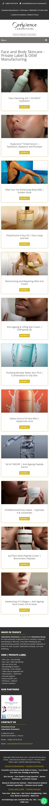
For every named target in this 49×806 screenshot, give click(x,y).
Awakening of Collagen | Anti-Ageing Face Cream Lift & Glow (24, 603)
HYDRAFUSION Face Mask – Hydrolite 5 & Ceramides (24, 511)
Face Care (6, 793)
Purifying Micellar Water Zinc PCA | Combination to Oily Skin (24, 374)
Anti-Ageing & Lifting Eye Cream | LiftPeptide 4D (24, 328)
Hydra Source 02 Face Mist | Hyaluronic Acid (24, 420)
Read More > (24, 107)
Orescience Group (38, 637)
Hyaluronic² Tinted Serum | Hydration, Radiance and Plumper (24, 145)
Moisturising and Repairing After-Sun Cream (24, 282)
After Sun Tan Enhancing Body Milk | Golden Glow (24, 191)
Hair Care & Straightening (31, 793)
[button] (46, 40)
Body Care (16, 793)
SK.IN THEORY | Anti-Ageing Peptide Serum (24, 465)
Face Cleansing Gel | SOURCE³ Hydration (24, 99)
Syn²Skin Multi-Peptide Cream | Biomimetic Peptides (24, 557)
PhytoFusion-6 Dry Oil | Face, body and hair (24, 237)
